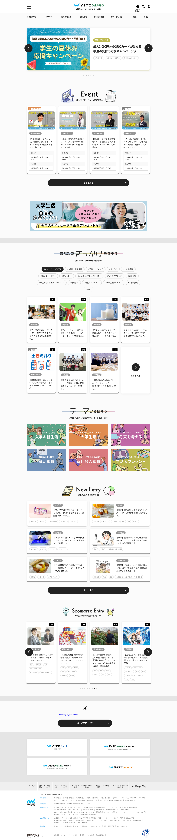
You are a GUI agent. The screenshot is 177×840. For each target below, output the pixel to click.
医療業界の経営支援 (69, 822)
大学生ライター (53, 577)
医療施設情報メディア (103, 812)
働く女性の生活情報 (60, 809)
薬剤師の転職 (80, 820)
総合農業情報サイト (112, 809)
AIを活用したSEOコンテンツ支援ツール (66, 814)
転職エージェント (103, 818)
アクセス (63, 835)
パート (56, 800)
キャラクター (52, 521)
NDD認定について (107, 786)
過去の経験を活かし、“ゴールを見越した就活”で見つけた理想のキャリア (41, 657)
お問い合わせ (56, 786)
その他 (120, 505)
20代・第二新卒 (83, 818)
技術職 (72, 675)
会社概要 (56, 835)
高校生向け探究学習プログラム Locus (78, 803)
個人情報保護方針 (101, 835)
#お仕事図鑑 (128, 269)
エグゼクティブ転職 (117, 818)
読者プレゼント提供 (74, 786)
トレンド (33, 521)
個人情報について (47, 786)
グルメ (135, 521)
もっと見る (88, 183)
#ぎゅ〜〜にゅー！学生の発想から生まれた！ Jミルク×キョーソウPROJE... (72, 333)
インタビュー (33, 672)
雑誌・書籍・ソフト (74, 809)
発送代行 (84, 826)
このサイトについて (32, 786)
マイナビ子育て (125, 809)
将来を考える (66, 17)
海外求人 (115, 798)
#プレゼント (66, 276)
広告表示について (64, 786)
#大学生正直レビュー (114, 283)
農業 (95, 670)
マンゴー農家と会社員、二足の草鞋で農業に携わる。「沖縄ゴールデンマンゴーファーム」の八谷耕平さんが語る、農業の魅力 (103, 660)
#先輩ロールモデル (48, 276)
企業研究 (64, 675)
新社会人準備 (99, 17)
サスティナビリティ (74, 835)
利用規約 (40, 786)
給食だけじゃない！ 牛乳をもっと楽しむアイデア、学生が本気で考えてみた (135, 333)
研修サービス (58, 826)
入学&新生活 (31, 17)
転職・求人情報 (105, 798)
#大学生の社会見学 (74, 269)
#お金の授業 (133, 283)
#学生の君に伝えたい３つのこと (51, 283)
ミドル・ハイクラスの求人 (128, 798)
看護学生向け (80, 798)
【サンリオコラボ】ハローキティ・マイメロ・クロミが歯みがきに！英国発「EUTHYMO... (68, 513)
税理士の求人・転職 (60, 820)
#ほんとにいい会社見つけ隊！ (89, 276)
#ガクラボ (113, 269)
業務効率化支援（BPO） (72, 826)
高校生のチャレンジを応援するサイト (95, 807)
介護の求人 (57, 822)
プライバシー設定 (97, 786)
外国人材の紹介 (82, 822)
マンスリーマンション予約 (138, 812)
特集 (135, 17)
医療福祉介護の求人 (131, 800)
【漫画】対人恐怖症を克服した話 (111, 549)
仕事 (46, 664)
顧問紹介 (71, 820)
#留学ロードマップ (95, 269)
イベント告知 (137, 667)
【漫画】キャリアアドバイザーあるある (129, 577)
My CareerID (90, 812)
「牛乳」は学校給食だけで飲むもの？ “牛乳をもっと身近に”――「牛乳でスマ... (104, 333)
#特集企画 (74, 283)
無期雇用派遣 (137, 820)
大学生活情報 (133, 807)
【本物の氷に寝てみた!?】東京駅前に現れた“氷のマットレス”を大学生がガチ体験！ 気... (68, 540)
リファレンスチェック (123, 826)
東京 (123, 521)
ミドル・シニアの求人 (67, 800)
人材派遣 (56, 818)
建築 (63, 671)
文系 (126, 679)
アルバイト (142, 798)
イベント (146, 17)
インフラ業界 (71, 671)
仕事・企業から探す (35, 668)
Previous (28, 48)
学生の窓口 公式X (84, 723)
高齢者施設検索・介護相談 (88, 814)
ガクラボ (43, 549)
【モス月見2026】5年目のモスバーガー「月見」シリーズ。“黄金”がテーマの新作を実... (68, 568)
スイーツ (115, 521)
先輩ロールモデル (46, 672)
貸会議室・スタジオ (95, 826)
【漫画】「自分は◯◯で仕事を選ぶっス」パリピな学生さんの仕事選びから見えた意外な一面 (131, 568)
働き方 (76, 667)
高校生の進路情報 (59, 803)
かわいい (63, 521)
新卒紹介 (93, 818)
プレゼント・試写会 (113, 58)
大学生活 (49, 17)
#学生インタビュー (92, 283)
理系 (132, 679)
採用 (83, 835)
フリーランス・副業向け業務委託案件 (111, 800)
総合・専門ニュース (76, 807)
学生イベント (129, 671)
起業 (109, 674)
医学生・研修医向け (92, 798)
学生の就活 (57, 798)
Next (148, 48)
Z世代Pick (73, 521)
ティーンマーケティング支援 (117, 807)
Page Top (140, 786)
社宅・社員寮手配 (109, 826)
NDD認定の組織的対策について (120, 786)
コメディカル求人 (102, 820)
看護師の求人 (91, 820)
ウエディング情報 (88, 809)
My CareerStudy (79, 812)
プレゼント (98, 58)
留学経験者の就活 (68, 798)
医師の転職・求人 (115, 820)
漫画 (95, 549)
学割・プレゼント (117, 17)
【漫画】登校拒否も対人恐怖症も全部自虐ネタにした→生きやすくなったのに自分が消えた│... (131, 540)
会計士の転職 (130, 818)
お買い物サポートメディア (120, 812)
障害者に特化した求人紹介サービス (86, 800)
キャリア (96, 674)
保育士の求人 (127, 820)
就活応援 (83, 17)
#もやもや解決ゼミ (114, 276)
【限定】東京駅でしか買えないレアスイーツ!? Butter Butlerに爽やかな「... (132, 513)
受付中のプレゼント (130, 58)
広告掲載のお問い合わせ (86, 786)
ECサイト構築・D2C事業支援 (63, 812)
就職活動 (96, 577)
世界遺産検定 (100, 809)
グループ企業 (90, 835)
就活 (104, 577)
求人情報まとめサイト (60, 807)
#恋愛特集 (132, 276)
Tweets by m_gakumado (68, 714)
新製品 (42, 521)
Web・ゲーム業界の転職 (69, 818)
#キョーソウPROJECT (52, 269)
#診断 (88, 289)
